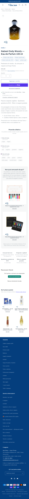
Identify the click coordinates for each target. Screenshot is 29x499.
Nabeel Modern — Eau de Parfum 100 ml (7, 309)
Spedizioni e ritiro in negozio (9, 407)
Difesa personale (7, 378)
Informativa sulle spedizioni (22, 493)
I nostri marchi (6, 385)
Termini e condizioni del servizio (9, 493)
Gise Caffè (5, 346)
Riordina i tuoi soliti (7, 397)
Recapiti (10, 496)
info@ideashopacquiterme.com (10, 460)
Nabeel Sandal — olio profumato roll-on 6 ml (7, 329)
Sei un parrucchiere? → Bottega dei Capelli (13, 429)
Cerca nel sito (6, 426)
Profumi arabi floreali (19, 57)
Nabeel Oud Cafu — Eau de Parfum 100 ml (21, 329)
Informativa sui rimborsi (22, 491)
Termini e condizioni (7, 439)
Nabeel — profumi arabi (20, 60)
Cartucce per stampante (8, 372)
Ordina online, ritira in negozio (10, 410)
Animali (4, 359)
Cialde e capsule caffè (8, 343)
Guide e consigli (6, 423)
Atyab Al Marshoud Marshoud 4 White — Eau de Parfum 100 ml (21, 309)
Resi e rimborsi (6, 432)
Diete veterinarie (7, 419)
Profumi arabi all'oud (8, 57)
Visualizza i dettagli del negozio (10, 97)
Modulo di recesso (7, 435)
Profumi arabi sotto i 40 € (7, 60)
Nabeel (13, 9)
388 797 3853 (8, 458)
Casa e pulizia (6, 366)
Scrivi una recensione (14, 276)
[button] (2, 5)
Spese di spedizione (11, 70)
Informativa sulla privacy (9, 442)
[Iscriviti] (22, 473)
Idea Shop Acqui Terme (14, 489)
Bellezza (5, 353)
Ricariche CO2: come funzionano (10, 413)
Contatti (5, 403)
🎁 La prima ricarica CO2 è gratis (10, 416)
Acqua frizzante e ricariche (9, 362)
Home (2, 9)
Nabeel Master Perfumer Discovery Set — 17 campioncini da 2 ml (14, 237)
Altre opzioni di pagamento (14, 88)
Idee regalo (5, 382)
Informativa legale (17, 496)
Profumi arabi (8, 9)
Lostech (5, 375)
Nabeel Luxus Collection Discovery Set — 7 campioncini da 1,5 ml (14, 206)
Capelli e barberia (7, 356)
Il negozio (5, 400)
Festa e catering (6, 369)
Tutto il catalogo (7, 388)
